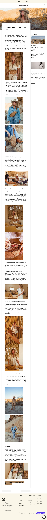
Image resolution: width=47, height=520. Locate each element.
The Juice (20, 508)
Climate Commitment (31, 504)
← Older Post (6, 490)
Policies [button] (39, 495)
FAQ (28, 498)
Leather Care (30, 500)
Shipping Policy (40, 501)
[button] (44, 517)
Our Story (20, 503)
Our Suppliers (21, 505)
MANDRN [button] (21, 495)
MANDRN (41, 517)
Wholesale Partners (22, 498)
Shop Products (21, 497)
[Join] (15, 510)
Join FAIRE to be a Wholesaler (22, 501)
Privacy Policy (39, 503)
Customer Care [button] (31, 495)
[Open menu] (3, 5)
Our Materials (21, 507)
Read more (33, 57)
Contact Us (30, 497)
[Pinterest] (33, 513)
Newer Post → (26, 490)
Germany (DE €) (6, 517)
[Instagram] (35, 513)
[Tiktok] (31, 513)
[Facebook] (29, 513)
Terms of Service (40, 497)
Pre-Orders (30, 502)
